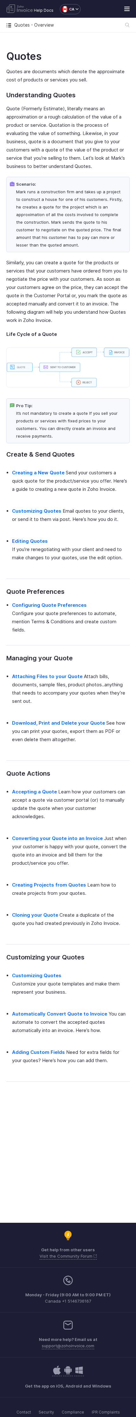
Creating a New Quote (38, 473)
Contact (23, 1412)
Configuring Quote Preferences (49, 605)
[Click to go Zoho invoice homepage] (19, 9)
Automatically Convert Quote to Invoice (59, 1014)
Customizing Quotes (36, 511)
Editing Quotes (30, 541)
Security (46, 1412)
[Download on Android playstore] (57, 1373)
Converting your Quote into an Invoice (57, 838)
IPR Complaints (106, 1412)
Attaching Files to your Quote (47, 676)
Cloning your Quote (35, 915)
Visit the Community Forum (67, 1256)
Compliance (73, 1412)
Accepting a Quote (34, 792)
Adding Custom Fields (38, 1052)
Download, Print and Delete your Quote (58, 723)
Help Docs (43, 10)
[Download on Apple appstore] (68, 1373)
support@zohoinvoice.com (68, 1345)
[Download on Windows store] (79, 1373)
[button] (67, 9)
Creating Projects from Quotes (49, 885)
